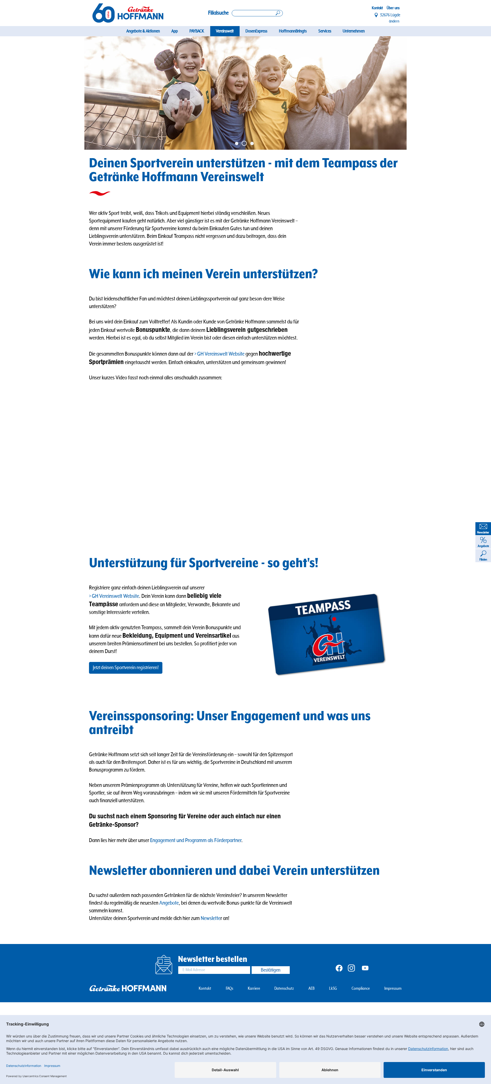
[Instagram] (351, 967)
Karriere (254, 988)
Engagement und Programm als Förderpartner (195, 840)
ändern (394, 21)
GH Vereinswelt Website (220, 354)
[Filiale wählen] (376, 15)
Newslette (210, 918)
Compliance (361, 988)
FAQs (229, 988)
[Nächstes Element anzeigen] (390, 93)
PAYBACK (196, 31)
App (174, 31)
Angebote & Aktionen (143, 31)
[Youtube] (365, 967)
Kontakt (377, 8)
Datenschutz (284, 988)
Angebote (169, 903)
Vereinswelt (225, 31)
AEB (311, 988)
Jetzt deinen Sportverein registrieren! (126, 668)
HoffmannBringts (293, 31)
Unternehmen (354, 31)
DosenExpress (256, 31)
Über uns (393, 8)
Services (324, 31)
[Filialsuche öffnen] (257, 13)
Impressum (392, 988)
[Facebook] (339, 967)
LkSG (333, 988)
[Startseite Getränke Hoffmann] (128, 13)
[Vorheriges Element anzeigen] (100, 93)
